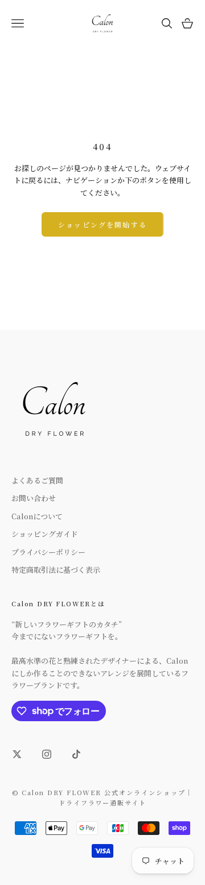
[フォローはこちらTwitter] (17, 754)
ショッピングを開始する (102, 224)
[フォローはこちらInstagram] (46, 754)
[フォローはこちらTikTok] (76, 754)
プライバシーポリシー (48, 552)
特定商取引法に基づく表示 (55, 569)
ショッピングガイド (44, 533)
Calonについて (37, 516)
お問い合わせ (33, 498)
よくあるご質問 (37, 480)
